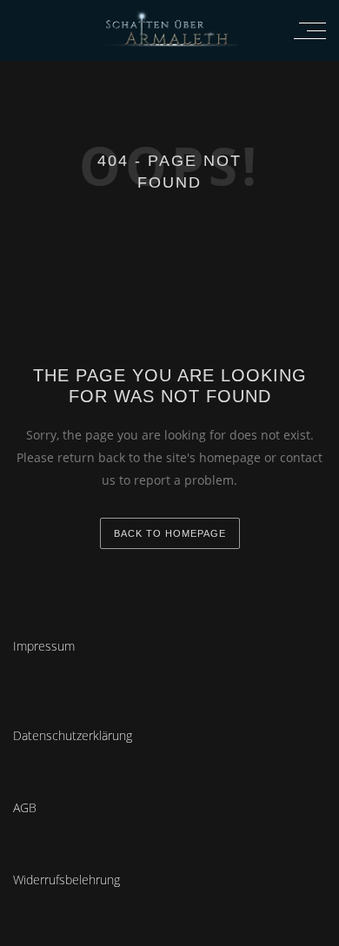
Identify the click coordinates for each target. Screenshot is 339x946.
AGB (25, 807)
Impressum (44, 646)
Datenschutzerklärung (72, 735)
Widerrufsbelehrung (66, 879)
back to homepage (170, 533)
